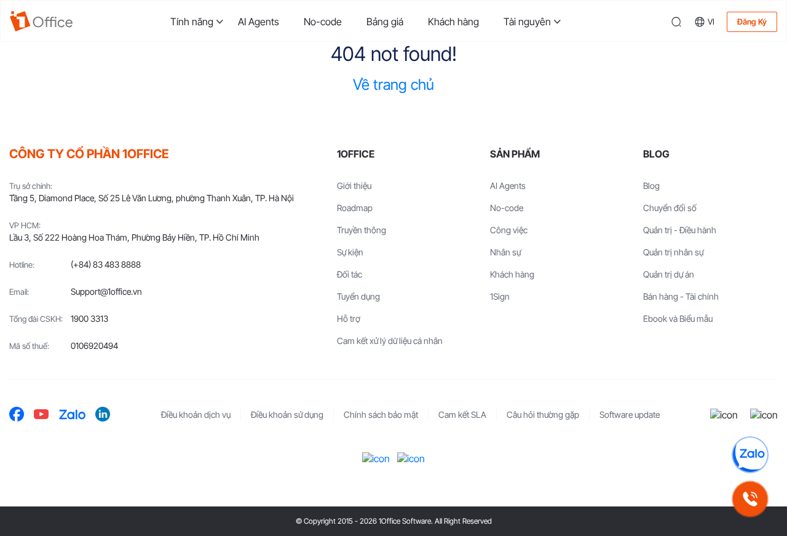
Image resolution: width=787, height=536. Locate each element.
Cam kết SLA (462, 414)
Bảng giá (384, 21)
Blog (651, 185)
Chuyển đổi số (670, 207)
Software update (629, 414)
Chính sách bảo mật (381, 414)
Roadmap (355, 207)
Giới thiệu (354, 185)
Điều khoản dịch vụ (196, 414)
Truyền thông (361, 230)
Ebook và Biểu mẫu (678, 318)
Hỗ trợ (348, 318)
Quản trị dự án (668, 274)
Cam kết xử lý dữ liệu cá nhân (390, 340)
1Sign (500, 296)
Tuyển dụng (358, 296)
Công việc (509, 230)
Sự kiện (350, 252)
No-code (323, 21)
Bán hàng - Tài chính (681, 296)
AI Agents (258, 21)
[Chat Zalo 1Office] (750, 455)
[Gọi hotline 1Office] (750, 499)
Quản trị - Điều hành (679, 230)
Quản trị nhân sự (673, 252)
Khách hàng (453, 21)
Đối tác (349, 274)
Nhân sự (505, 252)
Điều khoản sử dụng (287, 414)
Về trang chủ (393, 85)
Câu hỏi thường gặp (543, 414)
